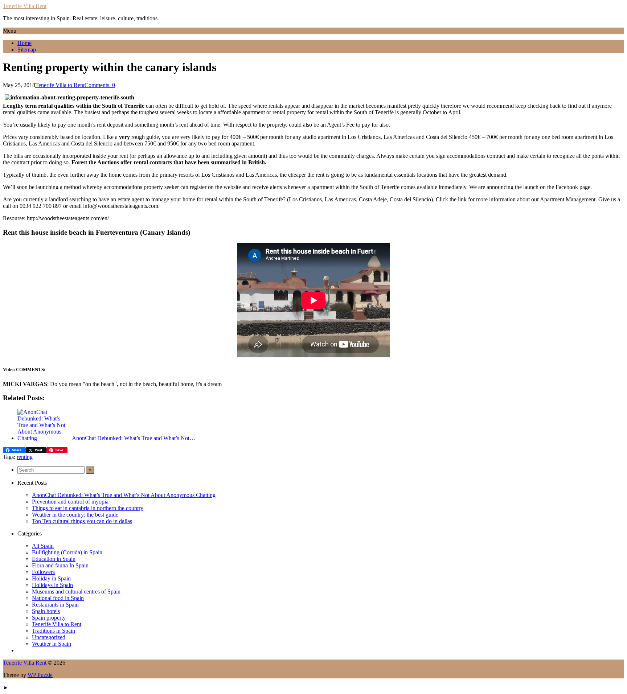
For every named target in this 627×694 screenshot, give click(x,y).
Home (24, 43)
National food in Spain (58, 598)
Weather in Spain (51, 644)
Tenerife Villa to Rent (60, 85)
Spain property (49, 618)
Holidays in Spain (52, 585)
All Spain (43, 546)
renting (25, 457)
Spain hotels (46, 611)
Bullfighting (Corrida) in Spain (67, 552)
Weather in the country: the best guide (75, 515)
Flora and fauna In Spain (60, 565)
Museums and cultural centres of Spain (76, 591)
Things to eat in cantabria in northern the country (87, 508)
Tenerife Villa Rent (24, 6)
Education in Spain (53, 559)
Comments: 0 (100, 85)
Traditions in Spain (53, 631)
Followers (43, 572)
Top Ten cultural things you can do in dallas (82, 521)
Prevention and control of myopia (70, 501)
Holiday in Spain (51, 578)
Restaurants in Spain (55, 604)
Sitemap (26, 49)
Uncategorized (48, 637)
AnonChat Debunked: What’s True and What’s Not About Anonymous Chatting (124, 495)
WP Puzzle (40, 675)
